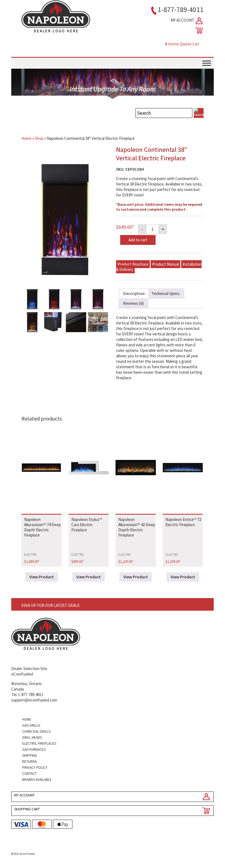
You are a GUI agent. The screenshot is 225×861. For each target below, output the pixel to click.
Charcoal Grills (36, 731)
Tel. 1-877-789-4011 (27, 694)
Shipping (29, 755)
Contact (29, 773)
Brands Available (37, 779)
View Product (41, 576)
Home (26, 138)
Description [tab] (134, 293)
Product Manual (165, 264)
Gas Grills (31, 725)
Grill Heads (32, 737)
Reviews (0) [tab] (133, 303)
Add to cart (137, 239)
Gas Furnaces (34, 749)
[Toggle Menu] (206, 63)
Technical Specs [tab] (165, 293)
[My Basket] (198, 30)
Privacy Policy (34, 767)
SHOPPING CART (27, 809)
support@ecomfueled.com (34, 700)
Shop (39, 138)
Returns (29, 761)
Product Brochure (132, 264)
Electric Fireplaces (39, 743)
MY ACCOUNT (183, 20)
